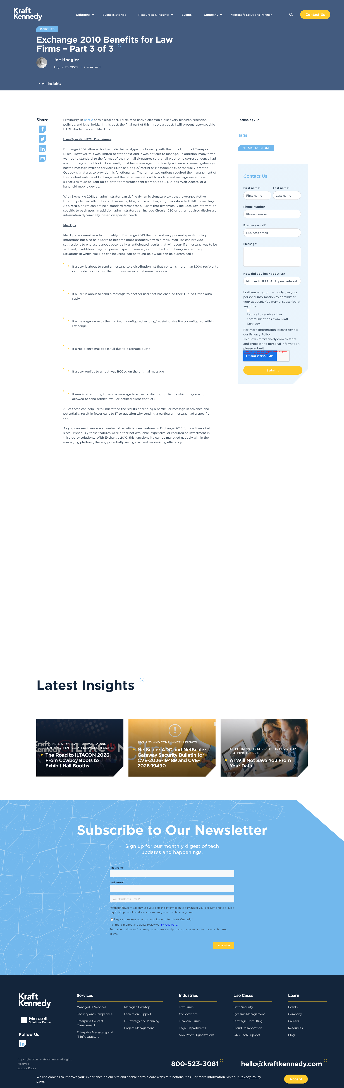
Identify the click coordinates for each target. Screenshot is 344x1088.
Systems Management (249, 1014)
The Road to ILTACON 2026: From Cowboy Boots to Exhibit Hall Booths (78, 760)
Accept (296, 1079)
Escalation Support (137, 1014)
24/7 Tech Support (246, 1035)
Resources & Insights (153, 14)
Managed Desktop (137, 1007)
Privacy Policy (260, 334)
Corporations (188, 1014)
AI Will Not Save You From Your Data (260, 762)
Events (186, 14)
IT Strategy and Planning (141, 1021)
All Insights (51, 83)
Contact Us (315, 14)
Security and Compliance (159, 742)
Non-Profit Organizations (196, 1035)
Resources (295, 1028)
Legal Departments (192, 1028)
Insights (107, 747)
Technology (246, 119)
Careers (293, 1021)
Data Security (243, 1007)
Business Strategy (61, 743)
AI (231, 749)
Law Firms (186, 1007)
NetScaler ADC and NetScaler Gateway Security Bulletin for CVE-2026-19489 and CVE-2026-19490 (171, 757)
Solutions (83, 14)
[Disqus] (185, 512)
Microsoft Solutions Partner (251, 14)
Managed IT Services (80, 747)
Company (211, 14)
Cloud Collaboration (247, 1028)
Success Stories (114, 14)
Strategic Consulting (247, 1021)
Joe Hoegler (66, 59)
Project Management (139, 1028)
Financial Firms (189, 1021)
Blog (291, 1035)
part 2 (88, 119)
